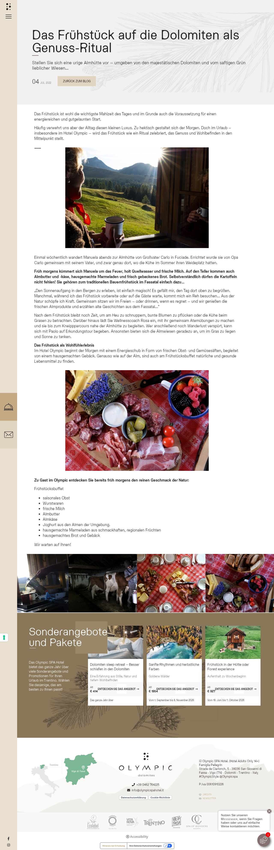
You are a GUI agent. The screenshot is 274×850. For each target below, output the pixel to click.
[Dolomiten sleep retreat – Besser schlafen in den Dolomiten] (115, 642)
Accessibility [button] (139, 836)
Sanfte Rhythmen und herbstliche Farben (174, 666)
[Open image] (34, 583)
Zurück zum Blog (77, 81)
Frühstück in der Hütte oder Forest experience (228, 666)
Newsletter (209, 798)
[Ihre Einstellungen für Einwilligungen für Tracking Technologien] (4, 637)
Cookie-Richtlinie (160, 797)
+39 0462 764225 (147, 784)
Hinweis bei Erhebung (113, 845)
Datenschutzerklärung (133, 797)
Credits (207, 794)
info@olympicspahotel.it (148, 790)
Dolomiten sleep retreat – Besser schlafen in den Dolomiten (114, 666)
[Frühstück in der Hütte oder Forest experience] (233, 642)
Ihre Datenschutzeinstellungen (145, 845)
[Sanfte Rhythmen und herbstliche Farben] (174, 642)
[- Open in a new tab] (8, 838)
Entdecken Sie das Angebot (117, 688)
